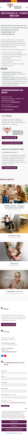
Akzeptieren (14, 421)
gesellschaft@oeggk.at (11, 351)
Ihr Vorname (4, 382)
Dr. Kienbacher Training (14, 236)
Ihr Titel (3, 376)
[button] (26, 408)
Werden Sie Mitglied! (7, 324)
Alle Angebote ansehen (9, 137)
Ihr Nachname (4, 388)
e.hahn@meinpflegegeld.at (12, 106)
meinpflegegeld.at (8, 109)
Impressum (20, 432)
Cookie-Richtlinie (9, 432)
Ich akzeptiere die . (14, 402)
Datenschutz (15, 432)
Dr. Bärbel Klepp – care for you (14, 291)
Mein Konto (14, 1)
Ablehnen (14, 425)
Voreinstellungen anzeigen (14, 429)
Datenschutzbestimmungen (18, 402)
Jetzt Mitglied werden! (9, 167)
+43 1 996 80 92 (9, 348)
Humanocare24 (14, 264)
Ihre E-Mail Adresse (8, 394)
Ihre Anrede (4, 371)
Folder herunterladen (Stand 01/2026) (12, 142)
